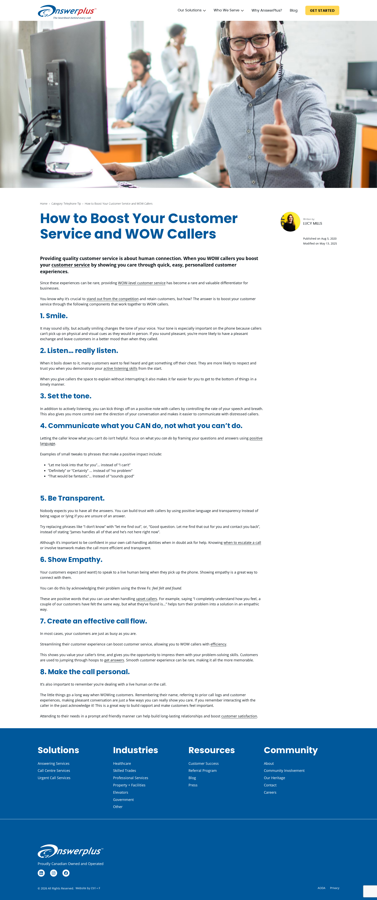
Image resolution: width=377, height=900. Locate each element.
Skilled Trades (124, 770)
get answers (114, 660)
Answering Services (54, 763)
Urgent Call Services (54, 777)
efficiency (218, 644)
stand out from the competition (113, 298)
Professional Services (130, 777)
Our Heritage (274, 777)
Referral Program (202, 770)
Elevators (120, 792)
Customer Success (203, 763)
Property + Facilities (129, 785)
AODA (321, 888)
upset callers (146, 598)
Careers (270, 792)
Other (118, 806)
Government (123, 799)
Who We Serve (226, 10)
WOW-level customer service (142, 282)
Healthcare (122, 763)
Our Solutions (189, 10)
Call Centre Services (54, 770)
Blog (293, 10)
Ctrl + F (95, 888)
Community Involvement (284, 770)
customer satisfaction (239, 716)
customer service (70, 265)
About (269, 763)
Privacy (334, 888)
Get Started (322, 11)
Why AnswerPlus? (267, 10)
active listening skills (120, 368)
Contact (270, 785)
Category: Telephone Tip (66, 203)
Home (44, 203)
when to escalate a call (242, 542)
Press (193, 785)
